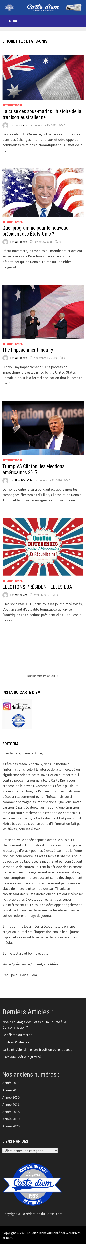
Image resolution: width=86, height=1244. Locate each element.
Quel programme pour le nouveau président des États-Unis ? (35, 231)
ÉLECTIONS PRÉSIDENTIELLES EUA (37, 587)
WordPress (73, 1233)
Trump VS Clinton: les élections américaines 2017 (33, 469)
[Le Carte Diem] (43, 7)
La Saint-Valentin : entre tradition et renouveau (37, 1049)
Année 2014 (11, 1090)
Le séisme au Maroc (17, 1034)
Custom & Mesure (15, 1042)
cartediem (21, 125)
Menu (13, 21)
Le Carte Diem (36, 1233)
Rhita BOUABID (23, 480)
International (12, 105)
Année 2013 (11, 1082)
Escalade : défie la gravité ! (22, 1057)
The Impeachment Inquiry (27, 350)
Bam (9, 1238)
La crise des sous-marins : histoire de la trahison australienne (41, 114)
